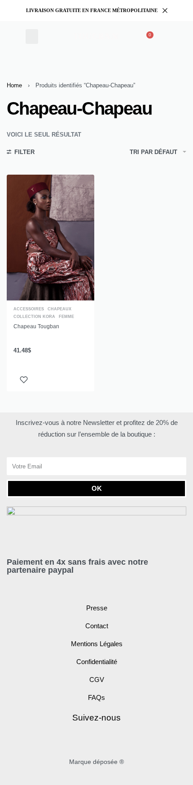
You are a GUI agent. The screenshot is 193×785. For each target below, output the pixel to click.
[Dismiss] (164, 10)
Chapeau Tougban (36, 326)
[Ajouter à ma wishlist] (24, 380)
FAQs (96, 697)
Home (14, 85)
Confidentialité (96, 661)
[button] (32, 36)
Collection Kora (34, 317)
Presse (96, 608)
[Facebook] (86, 740)
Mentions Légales (97, 644)
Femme (66, 317)
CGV (96, 679)
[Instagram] (107, 740)
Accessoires (28, 309)
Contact (96, 626)
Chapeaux (59, 309)
